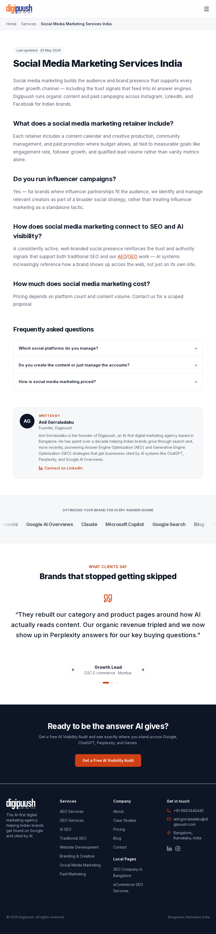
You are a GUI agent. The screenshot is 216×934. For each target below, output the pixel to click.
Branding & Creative (77, 856)
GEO (133, 256)
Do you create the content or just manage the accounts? (108, 365)
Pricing (119, 829)
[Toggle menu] (206, 9)
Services (28, 24)
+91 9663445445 (189, 810)
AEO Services (72, 811)
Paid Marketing (73, 874)
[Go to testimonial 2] (106, 682)
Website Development (79, 847)
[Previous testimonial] (73, 670)
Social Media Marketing (80, 865)
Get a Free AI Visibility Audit (108, 760)
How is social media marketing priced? (108, 381)
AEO (121, 256)
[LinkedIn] (169, 848)
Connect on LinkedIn (64, 468)
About (118, 811)
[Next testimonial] (143, 670)
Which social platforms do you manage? (108, 348)
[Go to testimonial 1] (100, 682)
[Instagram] (177, 848)
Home (11, 24)
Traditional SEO (73, 838)
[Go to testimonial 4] (116, 682)
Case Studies (124, 820)
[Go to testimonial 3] (112, 682)
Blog (117, 838)
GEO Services (72, 820)
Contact (120, 847)
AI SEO (65, 829)
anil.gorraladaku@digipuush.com (191, 821)
